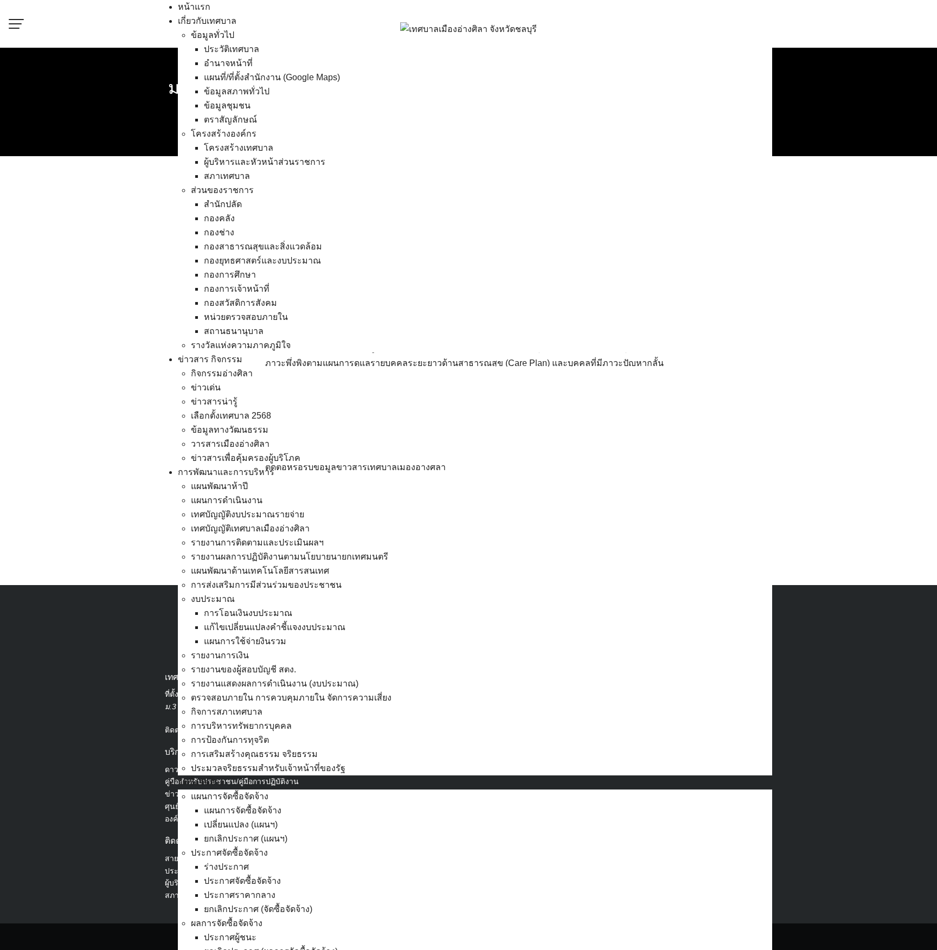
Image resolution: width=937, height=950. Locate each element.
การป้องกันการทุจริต (230, 739)
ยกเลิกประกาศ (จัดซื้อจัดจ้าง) (258, 909)
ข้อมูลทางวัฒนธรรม (229, 429)
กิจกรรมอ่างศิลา (222, 373)
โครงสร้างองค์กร (223, 133)
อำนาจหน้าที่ (228, 63)
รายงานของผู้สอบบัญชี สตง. (243, 669)
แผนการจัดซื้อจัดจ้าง (229, 796)
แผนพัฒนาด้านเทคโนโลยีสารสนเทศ (260, 570)
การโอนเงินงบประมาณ (248, 613)
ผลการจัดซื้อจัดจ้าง (226, 923)
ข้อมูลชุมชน (227, 105)
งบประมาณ (213, 599)
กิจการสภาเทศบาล (226, 711)
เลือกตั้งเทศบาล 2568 (231, 415)
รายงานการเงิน (220, 655)
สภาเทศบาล (227, 176)
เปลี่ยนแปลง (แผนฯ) (241, 824)
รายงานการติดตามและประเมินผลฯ (257, 542)
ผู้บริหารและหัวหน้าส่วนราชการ (264, 161)
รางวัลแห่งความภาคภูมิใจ (241, 345)
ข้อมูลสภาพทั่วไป (236, 91)
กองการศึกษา (230, 274)
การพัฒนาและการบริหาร (226, 472)
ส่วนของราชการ (222, 190)
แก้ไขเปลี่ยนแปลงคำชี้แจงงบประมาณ (274, 627)
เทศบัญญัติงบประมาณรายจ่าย (247, 514)
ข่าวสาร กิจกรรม (210, 359)
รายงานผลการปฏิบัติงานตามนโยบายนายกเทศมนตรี (289, 556)
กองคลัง (219, 218)
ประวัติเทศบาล (231, 49)
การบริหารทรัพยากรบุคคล (241, 725)
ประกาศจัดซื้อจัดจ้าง (229, 852)
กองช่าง (219, 232)
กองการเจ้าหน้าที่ (236, 288)
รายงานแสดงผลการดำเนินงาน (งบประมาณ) (274, 683)
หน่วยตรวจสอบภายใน (246, 317)
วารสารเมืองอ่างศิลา (230, 443)
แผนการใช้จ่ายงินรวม (245, 641)
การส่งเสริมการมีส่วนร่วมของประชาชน (266, 584)
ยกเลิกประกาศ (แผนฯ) (245, 838)
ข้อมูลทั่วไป (212, 35)
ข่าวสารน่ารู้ (214, 401)
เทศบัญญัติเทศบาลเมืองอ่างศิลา (250, 528)
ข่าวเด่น (206, 387)
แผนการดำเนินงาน (226, 500)
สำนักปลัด (223, 204)
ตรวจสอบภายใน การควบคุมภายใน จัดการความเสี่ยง (291, 697)
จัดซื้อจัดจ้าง (201, 782)
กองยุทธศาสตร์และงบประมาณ (262, 260)
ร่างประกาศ (226, 866)
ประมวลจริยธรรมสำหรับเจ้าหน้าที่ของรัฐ (268, 768)
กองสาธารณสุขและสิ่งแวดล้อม (263, 246)
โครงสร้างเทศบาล (238, 147)
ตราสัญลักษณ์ (230, 119)
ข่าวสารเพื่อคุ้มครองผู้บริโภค (245, 458)
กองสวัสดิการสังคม (240, 302)
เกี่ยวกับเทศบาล (207, 20)
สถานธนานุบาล (234, 331)
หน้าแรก (194, 6)
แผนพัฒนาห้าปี (219, 486)
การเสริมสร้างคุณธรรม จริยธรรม (254, 754)
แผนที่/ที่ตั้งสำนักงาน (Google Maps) (272, 77)
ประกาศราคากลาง (239, 895)
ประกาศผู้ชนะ (230, 937)
